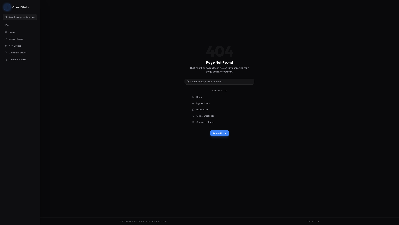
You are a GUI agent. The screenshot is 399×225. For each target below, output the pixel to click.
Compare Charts (17, 59)
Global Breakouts (17, 52)
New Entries (15, 45)
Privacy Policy (313, 221)
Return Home (219, 133)
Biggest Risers (16, 39)
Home (12, 32)
